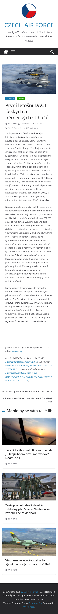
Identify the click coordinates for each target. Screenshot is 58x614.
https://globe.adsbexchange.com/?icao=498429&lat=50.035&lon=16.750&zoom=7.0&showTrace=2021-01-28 (28, 376)
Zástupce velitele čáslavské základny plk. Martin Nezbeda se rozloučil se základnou (27, 509)
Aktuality (10, 98)
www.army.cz (18, 351)
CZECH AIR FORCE (29, 25)
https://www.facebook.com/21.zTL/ (21, 361)
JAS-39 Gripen (32, 128)
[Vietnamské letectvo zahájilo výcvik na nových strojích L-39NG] (29, 529)
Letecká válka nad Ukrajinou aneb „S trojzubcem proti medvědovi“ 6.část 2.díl (28, 454)
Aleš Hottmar (25, 124)
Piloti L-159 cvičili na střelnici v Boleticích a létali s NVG (27, 400)
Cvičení (21, 98)
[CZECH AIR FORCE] (6, 51)
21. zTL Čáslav (13, 128)
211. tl (22, 128)
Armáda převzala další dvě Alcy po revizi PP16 (29, 391)
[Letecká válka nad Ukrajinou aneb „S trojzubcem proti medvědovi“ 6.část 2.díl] (29, 419)
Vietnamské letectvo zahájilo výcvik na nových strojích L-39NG (28, 562)
